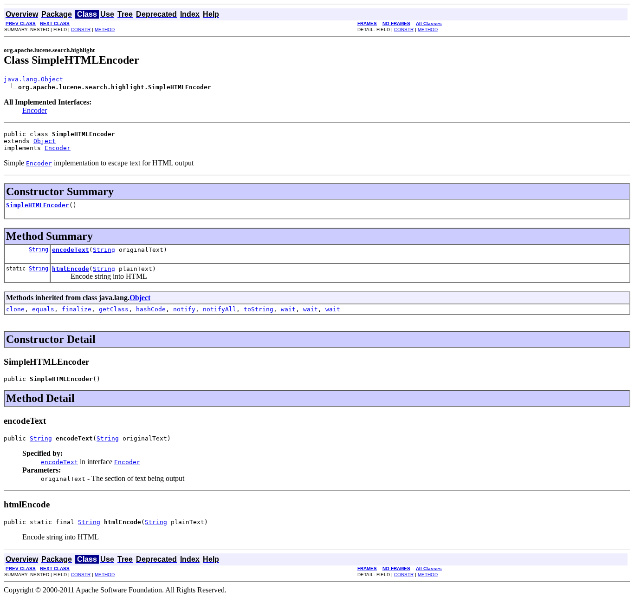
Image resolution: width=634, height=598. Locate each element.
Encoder (34, 110)
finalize (76, 309)
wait (288, 309)
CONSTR (81, 29)
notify (184, 309)
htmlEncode (70, 268)
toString (258, 309)
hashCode (151, 309)
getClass (114, 309)
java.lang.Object (33, 79)
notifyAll (219, 309)
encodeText (70, 249)
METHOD (105, 29)
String (38, 249)
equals (43, 309)
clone (15, 309)
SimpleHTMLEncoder (37, 205)
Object (44, 141)
